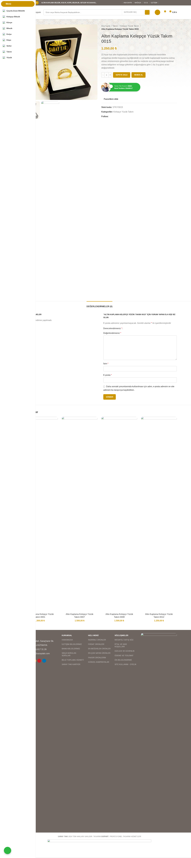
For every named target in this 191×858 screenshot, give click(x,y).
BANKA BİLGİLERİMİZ (71, 649)
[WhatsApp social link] (175, 3)
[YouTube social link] (171, 3)
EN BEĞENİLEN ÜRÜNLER (99, 649)
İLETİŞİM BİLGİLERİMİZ (72, 644)
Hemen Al (138, 75)
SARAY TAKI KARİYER (71, 664)
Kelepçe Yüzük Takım (129, 26)
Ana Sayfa (106, 26)
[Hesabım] (157, 12)
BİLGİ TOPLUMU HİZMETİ (73, 660)
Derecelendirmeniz (112, 328)
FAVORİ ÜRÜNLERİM (97, 658)
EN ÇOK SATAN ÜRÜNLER (99, 653)
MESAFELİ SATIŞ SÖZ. (124, 640)
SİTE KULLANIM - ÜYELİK (125, 664)
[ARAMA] (147, 12)
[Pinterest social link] (39, 661)
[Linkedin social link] (44, 661)
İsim (105, 364)
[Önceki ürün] (170, 27)
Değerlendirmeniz (112, 333)
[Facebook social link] (161, 3)
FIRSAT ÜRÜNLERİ (96, 644)
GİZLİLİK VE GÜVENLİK (124, 651)
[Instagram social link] (168, 3)
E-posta (107, 375)
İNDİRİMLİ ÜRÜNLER (97, 640)
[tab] (99, 305)
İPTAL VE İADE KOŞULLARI (121, 645)
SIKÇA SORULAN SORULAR (69, 654)
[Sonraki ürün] (175, 27)
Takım (115, 26)
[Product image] (40, 514)
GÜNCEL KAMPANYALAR (98, 662)
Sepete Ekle (122, 75)
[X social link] (165, 3)
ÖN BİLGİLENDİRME (123, 660)
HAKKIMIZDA (67, 640)
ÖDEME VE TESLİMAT (124, 655)
